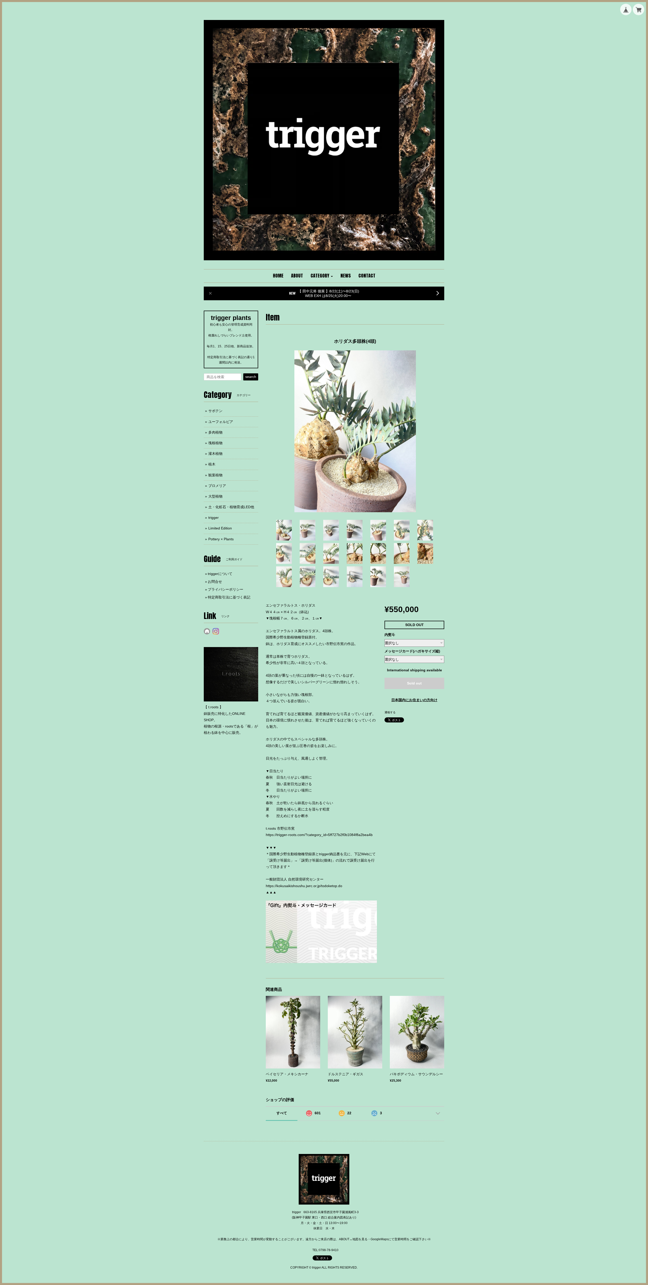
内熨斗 (389, 635)
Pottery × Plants (221, 539)
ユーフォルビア (220, 422)
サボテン (215, 411)
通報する (390, 712)
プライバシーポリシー (225, 589)
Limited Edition (220, 528)
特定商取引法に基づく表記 (229, 597)
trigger (213, 518)
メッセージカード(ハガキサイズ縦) (412, 651)
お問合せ (215, 582)
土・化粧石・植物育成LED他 (231, 507)
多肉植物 (215, 432)
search (250, 377)
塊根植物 (215, 443)
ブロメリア (217, 486)
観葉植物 (215, 475)
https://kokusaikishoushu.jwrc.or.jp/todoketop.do (304, 886)
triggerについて (220, 574)
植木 (211, 464)
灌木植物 (215, 454)
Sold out (414, 683)
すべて (281, 1113)
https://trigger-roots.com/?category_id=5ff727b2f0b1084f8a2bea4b (319, 835)
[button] (322, 276)
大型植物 (215, 496)
